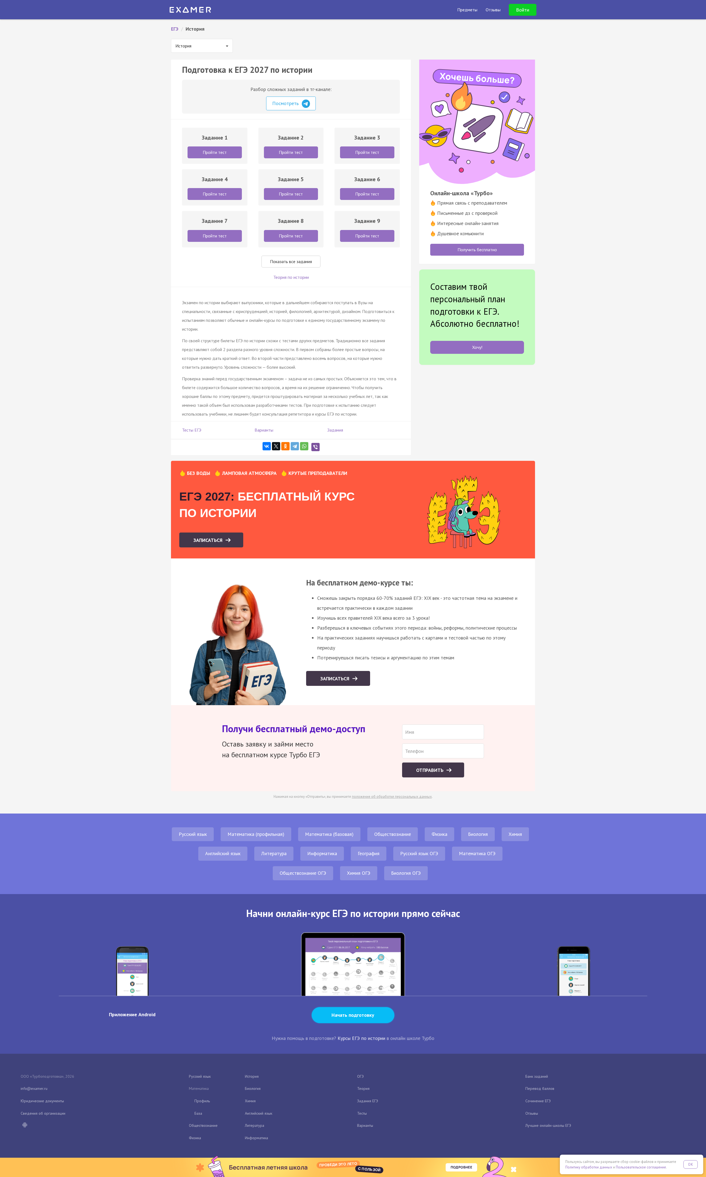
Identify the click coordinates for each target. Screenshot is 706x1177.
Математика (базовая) (329, 834)
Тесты (362, 1113)
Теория (363, 1088)
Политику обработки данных (588, 1167)
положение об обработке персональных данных (392, 796)
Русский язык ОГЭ (419, 853)
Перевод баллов (539, 1088)
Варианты (264, 430)
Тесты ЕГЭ (191, 430)
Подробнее (461, 1167)
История (252, 1076)
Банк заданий (536, 1076)
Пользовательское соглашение (641, 1167)
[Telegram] (295, 446)
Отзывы (531, 1113)
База (198, 1113)
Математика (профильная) (256, 834)
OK (690, 1164)
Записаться (208, 540)
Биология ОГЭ (406, 873)
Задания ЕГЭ (367, 1100)
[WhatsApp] (304, 446)
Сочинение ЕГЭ (538, 1100)
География (368, 853)
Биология (478, 834)
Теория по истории (291, 277)
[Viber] (315, 447)
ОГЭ (360, 1076)
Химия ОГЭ (358, 873)
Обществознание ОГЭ (303, 873)
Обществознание (392, 834)
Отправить (430, 770)
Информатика (322, 853)
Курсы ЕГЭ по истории (361, 1038)
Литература (274, 853)
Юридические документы (42, 1100)
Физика (439, 834)
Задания (335, 430)
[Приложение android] (24, 1125)
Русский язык (193, 834)
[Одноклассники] (285, 446)
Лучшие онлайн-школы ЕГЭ (548, 1125)
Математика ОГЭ (477, 853)
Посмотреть (286, 103)
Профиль (202, 1100)
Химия (515, 834)
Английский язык (222, 853)
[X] (276, 446)
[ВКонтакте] (267, 446)
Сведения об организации (43, 1113)
